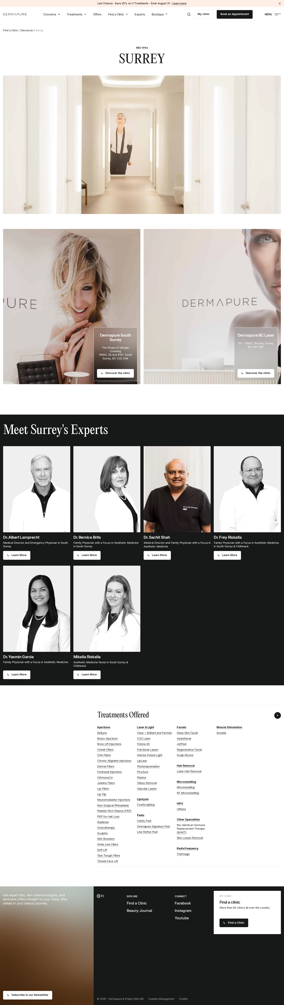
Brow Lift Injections (109, 744)
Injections (103, 727)
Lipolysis (143, 799)
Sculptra (102, 833)
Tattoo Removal (147, 783)
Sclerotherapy (106, 827)
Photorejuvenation (148, 766)
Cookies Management (161, 998)
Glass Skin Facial (187, 733)
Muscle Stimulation (229, 727)
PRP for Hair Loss (108, 816)
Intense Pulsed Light (149, 755)
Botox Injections (107, 738)
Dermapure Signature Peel (153, 826)
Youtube (182, 918)
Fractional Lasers (147, 749)
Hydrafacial (184, 738)
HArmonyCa (105, 777)
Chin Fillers (104, 755)
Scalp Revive (185, 755)
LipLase (142, 760)
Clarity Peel (144, 820)
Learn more (179, 3)
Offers (97, 14)
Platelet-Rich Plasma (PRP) (114, 811)
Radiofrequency (188, 848)
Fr (102, 896)
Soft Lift (102, 850)
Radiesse (103, 822)
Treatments (74, 14)
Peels (140, 815)
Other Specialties (188, 819)
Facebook (183, 903)
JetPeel (182, 744)
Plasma (141, 777)
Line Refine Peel (147, 832)
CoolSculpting (146, 804)
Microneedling (186, 781)
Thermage (183, 854)
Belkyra (102, 733)
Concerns (49, 14)
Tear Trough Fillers (108, 855)
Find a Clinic (116, 14)
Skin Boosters (105, 838)
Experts (140, 14)
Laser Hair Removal (189, 771)
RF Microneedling (188, 793)
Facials (181, 727)
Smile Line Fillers (107, 844)
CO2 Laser (143, 738)
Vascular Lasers (147, 788)
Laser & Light (145, 727)
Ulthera (181, 809)
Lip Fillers (103, 788)
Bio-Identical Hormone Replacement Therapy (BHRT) (191, 828)
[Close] (280, 3)
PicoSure (142, 772)
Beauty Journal (139, 910)
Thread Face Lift (107, 861)
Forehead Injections (109, 772)
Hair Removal (186, 765)
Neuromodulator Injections (113, 799)
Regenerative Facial (189, 749)
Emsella (221, 733)
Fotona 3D (143, 744)
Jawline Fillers (106, 783)
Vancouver (26, 30)
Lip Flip (101, 794)
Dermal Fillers (105, 766)
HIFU (180, 803)
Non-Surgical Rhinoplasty (113, 805)
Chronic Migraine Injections (114, 760)
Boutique (158, 14)
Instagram (183, 910)
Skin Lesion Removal (190, 838)
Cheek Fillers (105, 749)
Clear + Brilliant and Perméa (154, 733)
